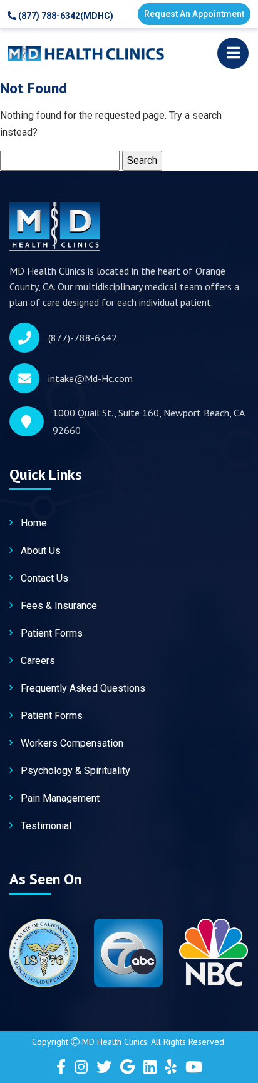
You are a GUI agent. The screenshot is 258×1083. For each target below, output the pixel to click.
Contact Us (44, 578)
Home (34, 523)
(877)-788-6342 (82, 337)
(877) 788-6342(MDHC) (64, 16)
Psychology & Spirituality (75, 771)
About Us (41, 551)
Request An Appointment (194, 14)
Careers (38, 661)
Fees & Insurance (59, 606)
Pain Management (60, 798)
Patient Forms (52, 633)
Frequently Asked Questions (83, 688)
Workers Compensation (72, 743)
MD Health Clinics (114, 1041)
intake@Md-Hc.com (90, 378)
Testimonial (46, 826)
